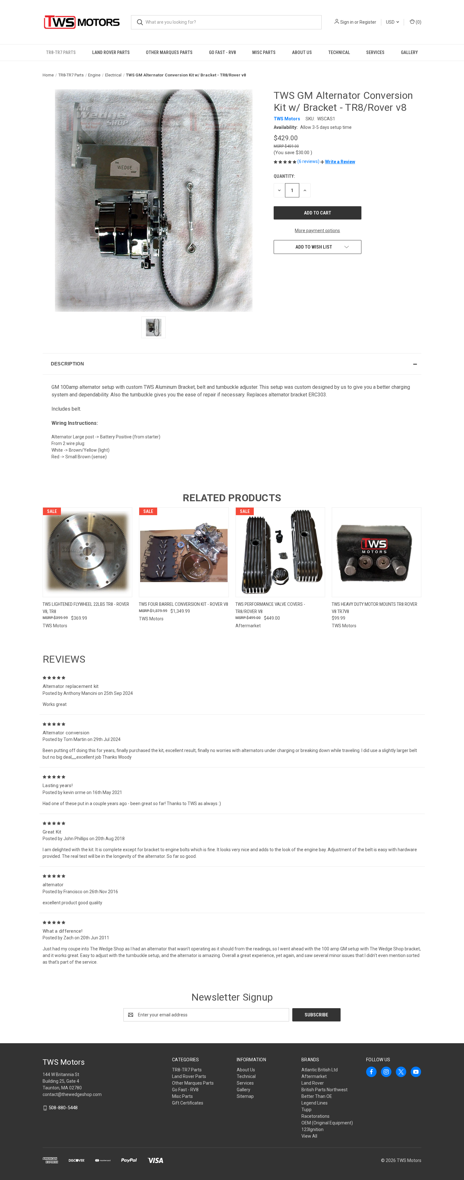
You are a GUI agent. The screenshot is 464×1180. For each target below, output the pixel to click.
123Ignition (312, 1129)
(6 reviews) (308, 161)
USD (391, 22)
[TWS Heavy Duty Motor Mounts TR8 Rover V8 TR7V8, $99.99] (376, 552)
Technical (339, 52)
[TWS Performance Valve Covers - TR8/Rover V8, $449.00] (280, 552)
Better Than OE (316, 1096)
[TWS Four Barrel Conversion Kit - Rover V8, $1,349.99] (183, 552)
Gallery (409, 52)
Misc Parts (264, 52)
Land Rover (312, 1083)
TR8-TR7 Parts (61, 52)
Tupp (306, 1109)
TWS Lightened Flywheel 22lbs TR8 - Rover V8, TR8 (86, 607)
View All (309, 1136)
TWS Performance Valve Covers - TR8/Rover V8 (270, 607)
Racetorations (315, 1116)
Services (375, 52)
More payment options (317, 230)
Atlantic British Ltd (319, 1069)
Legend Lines (314, 1102)
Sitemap (245, 1096)
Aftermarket (314, 1076)
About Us (302, 52)
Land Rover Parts (111, 52)
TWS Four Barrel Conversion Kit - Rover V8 (183, 604)
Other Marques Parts (169, 52)
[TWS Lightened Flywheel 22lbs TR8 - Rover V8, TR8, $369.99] (87, 552)
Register (368, 22)
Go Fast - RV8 (222, 52)
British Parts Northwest (324, 1089)
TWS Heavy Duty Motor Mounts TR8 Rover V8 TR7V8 (374, 607)
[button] (337, 161)
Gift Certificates (187, 1102)
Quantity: (284, 176)
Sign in (347, 22)
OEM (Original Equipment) (327, 1122)
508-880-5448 (63, 1108)
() (418, 22)
